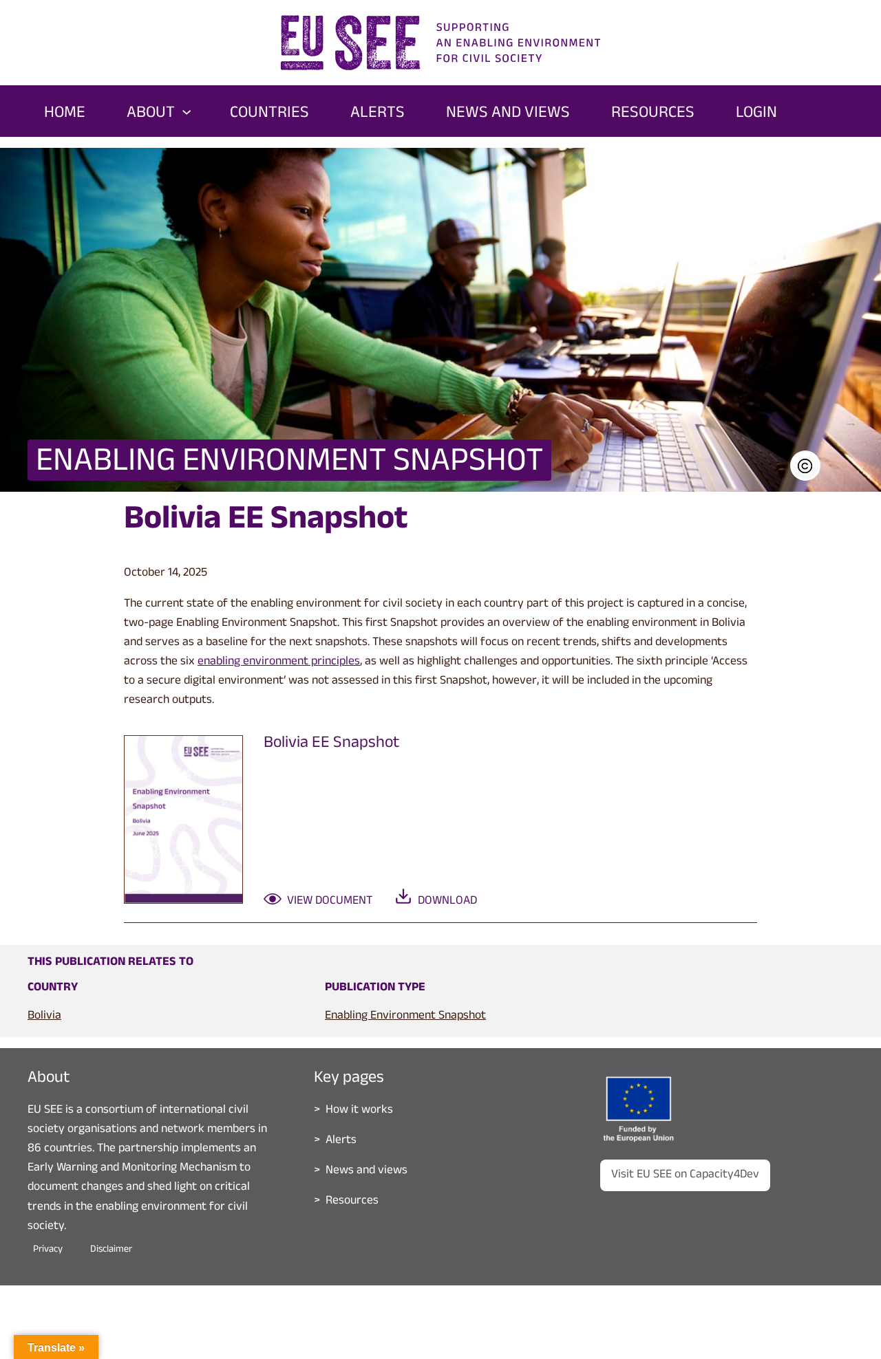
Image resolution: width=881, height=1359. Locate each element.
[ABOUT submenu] (186, 111)
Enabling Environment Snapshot (405, 1016)
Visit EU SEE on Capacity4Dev (685, 1175)
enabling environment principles (279, 662)
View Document (329, 901)
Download (447, 901)
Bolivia (44, 1016)
